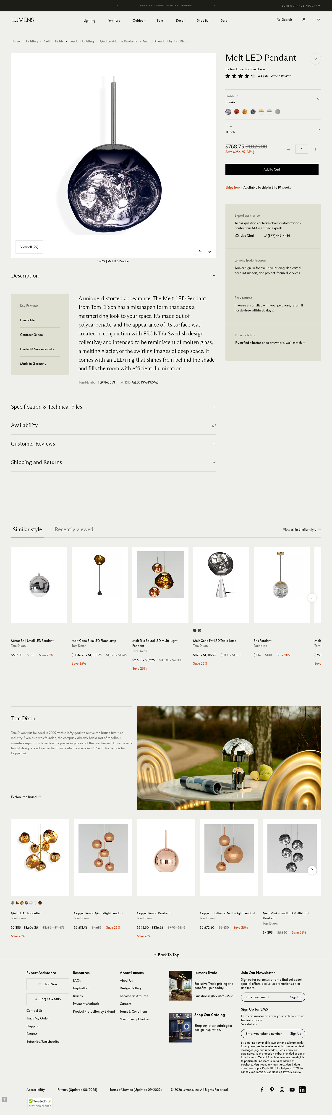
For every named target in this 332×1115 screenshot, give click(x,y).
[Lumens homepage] (22, 20)
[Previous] (118, 6)
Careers (125, 1004)
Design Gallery (131, 988)
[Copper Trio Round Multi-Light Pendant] (229, 848)
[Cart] (318, 20)
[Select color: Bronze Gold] (40, 903)
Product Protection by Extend (94, 1011)
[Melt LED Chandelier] (40, 848)
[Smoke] (228, 112)
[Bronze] (278, 112)
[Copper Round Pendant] (166, 848)
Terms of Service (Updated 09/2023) (136, 1090)
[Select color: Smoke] (26, 903)
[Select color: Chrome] (12, 903)
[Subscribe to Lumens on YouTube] (292, 1089)
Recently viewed (74, 529)
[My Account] (304, 20)
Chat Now (50, 984)
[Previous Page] (200, 251)
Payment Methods (86, 1004)
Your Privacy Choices (135, 1019)
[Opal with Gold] (261, 112)
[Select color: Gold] (22, 903)
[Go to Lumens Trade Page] (180, 986)
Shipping (32, 1026)
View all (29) (29, 247)
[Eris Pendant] (282, 575)
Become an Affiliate (134, 996)
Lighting (32, 41)
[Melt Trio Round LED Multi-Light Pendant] (160, 575)
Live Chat (247, 235)
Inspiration (81, 988)
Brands (78, 996)
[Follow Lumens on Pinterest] (272, 1089)
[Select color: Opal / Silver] (31, 903)
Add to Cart (272, 169)
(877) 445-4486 (279, 235)
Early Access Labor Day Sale (172, 5)
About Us (126, 980)
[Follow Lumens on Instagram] (282, 1089)
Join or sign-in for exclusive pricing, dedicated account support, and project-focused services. (268, 270)
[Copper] (237, 112)
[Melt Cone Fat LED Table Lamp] (221, 575)
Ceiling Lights (53, 41)
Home (15, 41)
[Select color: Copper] (17, 903)
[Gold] (245, 112)
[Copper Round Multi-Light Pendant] (103, 848)
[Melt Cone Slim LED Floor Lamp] (100, 575)
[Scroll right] (312, 597)
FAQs (77, 980)
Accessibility (35, 1090)
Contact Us (34, 1010)
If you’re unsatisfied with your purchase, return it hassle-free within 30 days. (269, 307)
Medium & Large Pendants (118, 41)
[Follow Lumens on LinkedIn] (302, 1089)
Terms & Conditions (133, 1011)
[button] (240, 76)
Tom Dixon (237, 69)
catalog (222, 1025)
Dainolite (260, 646)
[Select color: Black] (194, 630)
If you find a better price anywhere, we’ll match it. (270, 343)
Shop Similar (42, 618)
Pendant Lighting (82, 41)
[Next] (214, 6)
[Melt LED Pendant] (113, 155)
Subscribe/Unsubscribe (43, 1041)
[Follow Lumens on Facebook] (262, 1089)
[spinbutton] (301, 149)
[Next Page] (209, 251)
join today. (216, 988)
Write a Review (281, 76)
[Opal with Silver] (269, 112)
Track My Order (37, 1018)
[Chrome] (253, 112)
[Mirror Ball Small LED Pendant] (39, 575)
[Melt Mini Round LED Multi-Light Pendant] (292, 848)
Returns (31, 1034)
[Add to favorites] (315, 59)
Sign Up (295, 997)
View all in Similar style (299, 529)
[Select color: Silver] (199, 630)
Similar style (27, 529)
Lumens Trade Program (301, 5)
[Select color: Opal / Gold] (35, 903)
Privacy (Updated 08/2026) (77, 1090)
